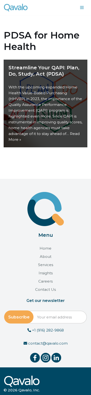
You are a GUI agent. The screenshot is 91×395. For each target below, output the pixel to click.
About (45, 256)
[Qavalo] (16, 7)
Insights (46, 273)
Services (45, 264)
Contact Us (45, 289)
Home (45, 248)
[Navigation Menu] (81, 7)
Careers (45, 281)
